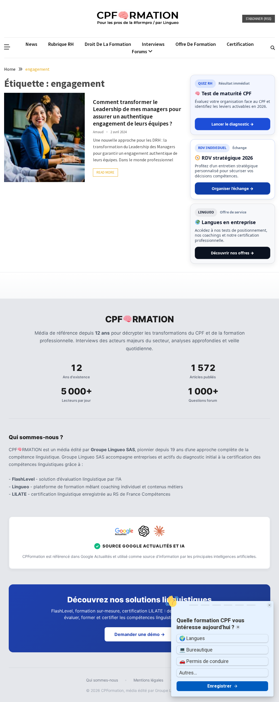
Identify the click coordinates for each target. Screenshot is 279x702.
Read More (105, 172)
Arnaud (98, 132)
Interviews (153, 44)
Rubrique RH (61, 44)
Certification (240, 44)
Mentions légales (148, 680)
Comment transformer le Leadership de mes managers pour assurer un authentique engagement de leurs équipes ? (137, 112)
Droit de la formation (108, 44)
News (31, 44)
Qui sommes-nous (102, 680)
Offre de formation (195, 44)
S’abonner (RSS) (258, 18)
